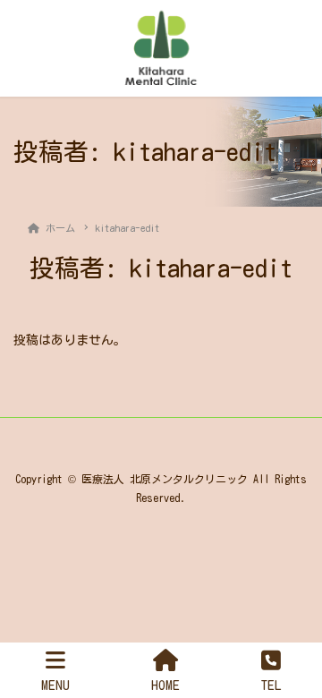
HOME (165, 685)
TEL (271, 685)
